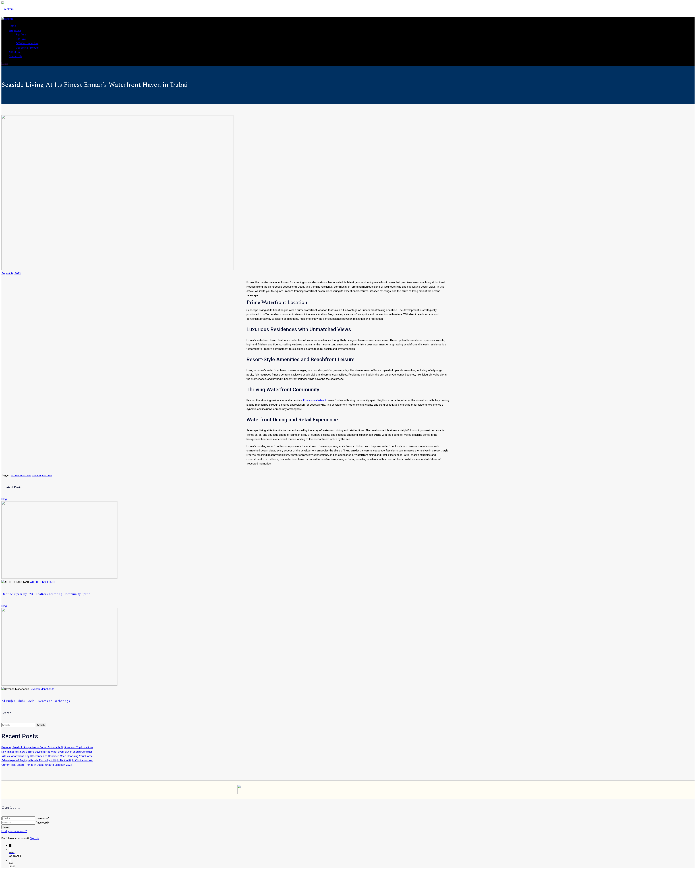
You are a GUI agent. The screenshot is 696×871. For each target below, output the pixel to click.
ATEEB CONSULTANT (42, 582)
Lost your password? (14, 831)
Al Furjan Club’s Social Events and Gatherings (35, 700)
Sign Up (34, 838)
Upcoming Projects (27, 47)
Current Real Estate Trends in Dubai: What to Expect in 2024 (36, 764)
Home (12, 26)
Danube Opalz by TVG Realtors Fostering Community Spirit (45, 594)
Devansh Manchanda (42, 689)
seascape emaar (42, 475)
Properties (15, 30)
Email (12, 866)
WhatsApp (15, 855)
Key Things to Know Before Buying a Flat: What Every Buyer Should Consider (46, 751)
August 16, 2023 (11, 273)
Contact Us (15, 56)
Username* (42, 818)
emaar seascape (21, 475)
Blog (4, 499)
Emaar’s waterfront (314, 400)
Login (4, 63)
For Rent (21, 34)
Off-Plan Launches (27, 43)
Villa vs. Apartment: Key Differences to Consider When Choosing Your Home (47, 756)
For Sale (21, 39)
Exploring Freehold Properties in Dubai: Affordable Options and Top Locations (47, 747)
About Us (14, 52)
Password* (42, 822)
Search (41, 725)
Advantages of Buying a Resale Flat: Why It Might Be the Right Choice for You (47, 760)
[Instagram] (440, 789)
